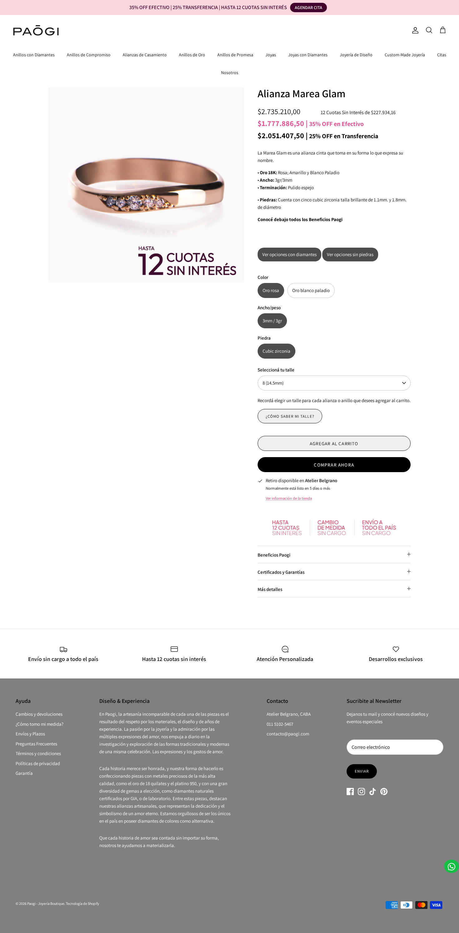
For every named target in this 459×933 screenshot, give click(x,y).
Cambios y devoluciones (39, 714)
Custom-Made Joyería (405, 55)
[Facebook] (350, 791)
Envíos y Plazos (30, 734)
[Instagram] (361, 791)
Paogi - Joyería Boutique (45, 903)
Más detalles (270, 589)
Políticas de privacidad (38, 763)
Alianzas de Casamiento (145, 55)
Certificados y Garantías (281, 572)
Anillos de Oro (192, 55)
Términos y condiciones (38, 753)
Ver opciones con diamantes (289, 254)
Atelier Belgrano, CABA (289, 714)
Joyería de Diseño (356, 55)
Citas (441, 55)
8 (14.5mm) (273, 383)
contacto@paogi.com (288, 734)
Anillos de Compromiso (89, 55)
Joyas (270, 55)
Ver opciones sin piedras (350, 254)
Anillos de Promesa (235, 55)
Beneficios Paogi (274, 555)
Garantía (24, 773)
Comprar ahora (334, 465)
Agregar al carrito (334, 443)
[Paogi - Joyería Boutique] (35, 30)
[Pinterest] (383, 791)
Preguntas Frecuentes (36, 744)
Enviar (362, 771)
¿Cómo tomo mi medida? (39, 724)
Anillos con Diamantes (34, 55)
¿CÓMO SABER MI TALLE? (290, 416)
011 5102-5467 (280, 724)
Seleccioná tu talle (276, 370)
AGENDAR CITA (308, 7)
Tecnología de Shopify (82, 903)
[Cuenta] (414, 30)
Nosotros (229, 72)
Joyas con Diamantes (308, 55)
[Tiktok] (372, 791)
